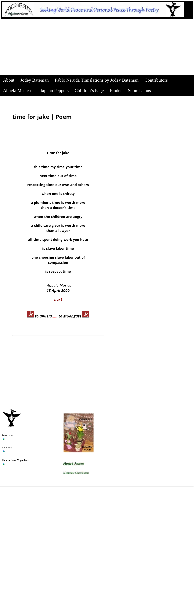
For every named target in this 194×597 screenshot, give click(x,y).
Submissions (139, 90)
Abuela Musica (17, 90)
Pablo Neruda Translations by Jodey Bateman (96, 80)
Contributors (156, 80)
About (8, 80)
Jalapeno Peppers (53, 90)
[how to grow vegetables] (3, 464)
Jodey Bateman (34, 80)
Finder (116, 90)
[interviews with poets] (3, 439)
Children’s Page (89, 90)
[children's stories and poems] (3, 451)
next (58, 299)
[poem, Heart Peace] (74, 464)
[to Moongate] (85, 316)
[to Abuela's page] (30, 316)
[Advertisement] (97, 47)
